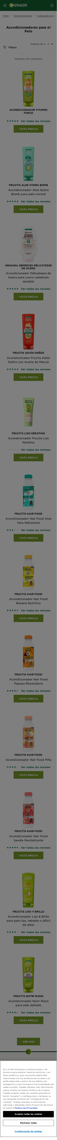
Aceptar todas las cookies (28, 1114)
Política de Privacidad (26, 1108)
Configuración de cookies (28, 1131)
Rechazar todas (28, 1123)
